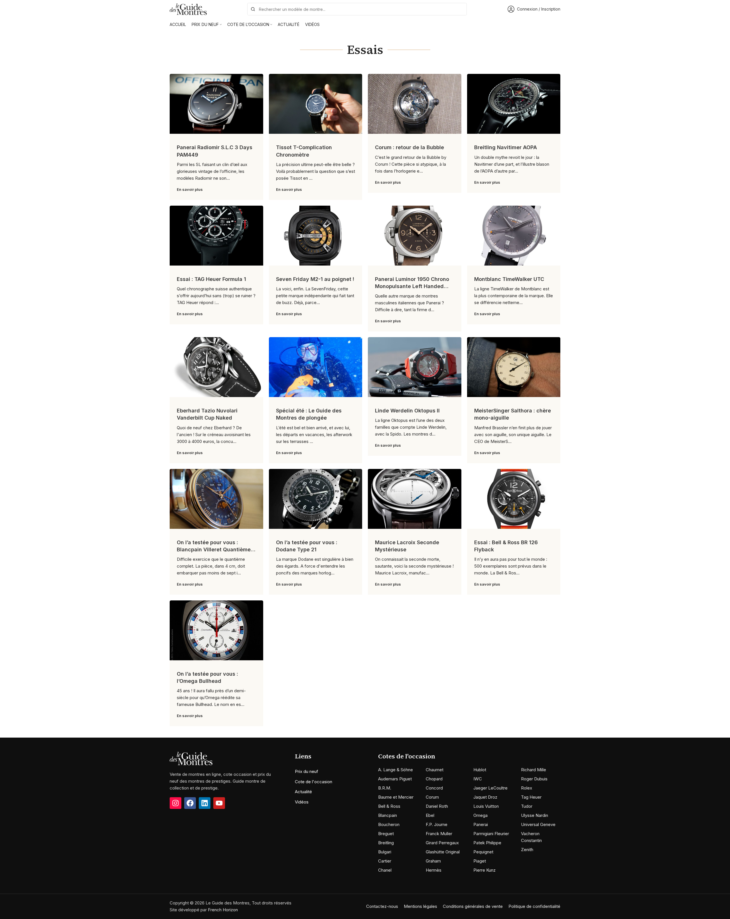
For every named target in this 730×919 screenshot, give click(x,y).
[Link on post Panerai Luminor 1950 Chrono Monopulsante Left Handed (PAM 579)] (414, 236)
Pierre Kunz (484, 870)
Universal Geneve (538, 824)
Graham (433, 861)
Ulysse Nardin (534, 815)
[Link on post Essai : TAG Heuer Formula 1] (216, 236)
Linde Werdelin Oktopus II (407, 411)
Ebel (430, 815)
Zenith (527, 849)
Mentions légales (420, 906)
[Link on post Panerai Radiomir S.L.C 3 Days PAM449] (216, 104)
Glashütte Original (443, 852)
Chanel (385, 870)
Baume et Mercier (395, 797)
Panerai (480, 824)
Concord (434, 788)
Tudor (526, 806)
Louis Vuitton (486, 806)
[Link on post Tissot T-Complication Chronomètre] (315, 104)
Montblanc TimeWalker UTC (509, 279)
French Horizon (223, 909)
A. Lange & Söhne (395, 769)
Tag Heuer (531, 797)
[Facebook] (190, 803)
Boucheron (389, 824)
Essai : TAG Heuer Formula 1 (211, 279)
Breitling (386, 842)
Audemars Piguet (395, 779)
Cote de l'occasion (313, 781)
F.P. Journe (436, 824)
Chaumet (434, 769)
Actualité (303, 791)
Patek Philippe (487, 842)
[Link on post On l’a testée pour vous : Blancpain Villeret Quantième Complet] (216, 499)
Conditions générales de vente (473, 906)
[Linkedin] (204, 803)
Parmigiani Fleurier (491, 833)
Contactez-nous (382, 906)
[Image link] (191, 758)
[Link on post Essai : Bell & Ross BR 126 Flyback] (514, 499)
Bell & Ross (389, 806)
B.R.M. (384, 788)
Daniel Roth (437, 806)
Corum (432, 797)
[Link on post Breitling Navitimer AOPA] (514, 104)
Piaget (479, 861)
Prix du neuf (306, 771)
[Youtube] (219, 803)
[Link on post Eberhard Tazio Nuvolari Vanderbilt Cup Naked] (216, 367)
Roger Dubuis (534, 779)
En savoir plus (190, 189)
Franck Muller (439, 833)
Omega (480, 815)
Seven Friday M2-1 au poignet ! (315, 279)
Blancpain (387, 815)
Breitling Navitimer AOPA (505, 147)
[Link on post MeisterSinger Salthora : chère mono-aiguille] (514, 367)
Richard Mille (533, 769)
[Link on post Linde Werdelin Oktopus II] (414, 367)
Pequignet (483, 852)
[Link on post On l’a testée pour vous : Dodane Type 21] (315, 499)
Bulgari (384, 852)
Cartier (384, 861)
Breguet (386, 833)
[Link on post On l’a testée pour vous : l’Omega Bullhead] (216, 630)
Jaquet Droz (485, 797)
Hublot (479, 769)
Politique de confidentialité (534, 906)
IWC (477, 779)
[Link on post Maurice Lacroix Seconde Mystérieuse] (414, 499)
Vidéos (302, 802)
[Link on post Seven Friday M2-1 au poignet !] (315, 236)
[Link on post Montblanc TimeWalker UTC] (514, 236)
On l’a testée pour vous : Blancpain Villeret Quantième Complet (214, 549)
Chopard (434, 779)
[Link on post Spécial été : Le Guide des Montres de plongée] (315, 367)
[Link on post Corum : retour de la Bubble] (414, 104)
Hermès (433, 870)
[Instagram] (175, 803)
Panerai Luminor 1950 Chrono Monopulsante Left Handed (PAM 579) (412, 286)
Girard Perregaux (442, 842)
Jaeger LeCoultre (490, 788)
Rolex (526, 788)
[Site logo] (188, 8)
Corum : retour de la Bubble (409, 147)
